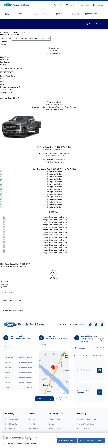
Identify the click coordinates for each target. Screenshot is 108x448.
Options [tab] (3, 287)
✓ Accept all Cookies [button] (66, 440)
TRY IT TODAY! (6, 72)
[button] (55, 5)
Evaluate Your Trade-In (54, 156)
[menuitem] (10, 14)
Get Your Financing (54, 162)
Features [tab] (4, 284)
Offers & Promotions (54, 110)
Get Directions (44, 399)
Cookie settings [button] (25, 439)
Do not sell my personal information (22, 443)
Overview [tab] (4, 282)
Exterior (3, 42)
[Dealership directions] (54, 372)
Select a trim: (6, 38)
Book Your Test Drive (54, 150)
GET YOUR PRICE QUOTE (11, 68)
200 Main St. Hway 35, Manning (56, 339)
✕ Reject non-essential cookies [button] (91, 440)
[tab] (54, 42)
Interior (3, 44)
